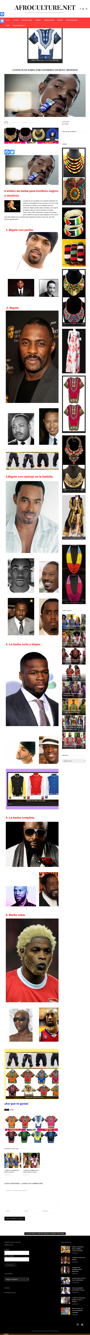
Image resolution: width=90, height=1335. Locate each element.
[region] (45, 45)
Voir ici (33, 60)
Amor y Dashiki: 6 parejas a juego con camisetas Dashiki (73, 676)
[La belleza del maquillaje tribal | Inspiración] (65, 1270)
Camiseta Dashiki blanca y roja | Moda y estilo (31, 1171)
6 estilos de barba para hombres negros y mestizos (78, 1299)
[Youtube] (83, 9)
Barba (12, 1109)
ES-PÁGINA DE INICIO (10, 1292)
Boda (7, 25)
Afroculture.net (45, 7)
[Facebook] (80, 9)
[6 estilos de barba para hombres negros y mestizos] (45, 95)
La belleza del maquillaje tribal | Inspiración (77, 1269)
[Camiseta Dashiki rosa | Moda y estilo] (74, 740)
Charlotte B (14, 122)
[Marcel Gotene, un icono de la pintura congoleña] (65, 1311)
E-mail (6, 1249)
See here (56, 60)
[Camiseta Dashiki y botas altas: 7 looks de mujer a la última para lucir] (74, 723)
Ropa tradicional (72, 20)
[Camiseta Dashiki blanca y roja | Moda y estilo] (31, 1160)
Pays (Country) (9, 1256)
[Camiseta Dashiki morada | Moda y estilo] (74, 690)
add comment (23, 122)
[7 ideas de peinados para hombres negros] (65, 1290)
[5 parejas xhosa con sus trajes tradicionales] (65, 1280)
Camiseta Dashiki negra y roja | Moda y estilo (73, 661)
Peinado (60, 20)
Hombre (38, 20)
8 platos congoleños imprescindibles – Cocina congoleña (78, 1248)
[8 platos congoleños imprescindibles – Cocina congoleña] (65, 1249)
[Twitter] (12, 151)
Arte (7, 20)
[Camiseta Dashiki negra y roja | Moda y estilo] (74, 656)
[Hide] (1, 24)
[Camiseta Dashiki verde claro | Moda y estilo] (74, 707)
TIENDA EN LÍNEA (49, 20)
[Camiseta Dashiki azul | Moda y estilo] (12, 1160)
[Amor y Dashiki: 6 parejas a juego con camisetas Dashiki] (74, 673)
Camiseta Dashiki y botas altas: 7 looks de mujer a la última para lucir (73, 727)
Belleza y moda (27, 20)
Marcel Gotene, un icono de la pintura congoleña (77, 1310)
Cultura (15, 20)
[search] (86, 9)
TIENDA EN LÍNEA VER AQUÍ (35, 801)
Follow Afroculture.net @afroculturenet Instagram (45, 1233)
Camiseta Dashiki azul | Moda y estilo (11, 1171)
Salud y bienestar (19, 25)
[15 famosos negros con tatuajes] (65, 1260)
